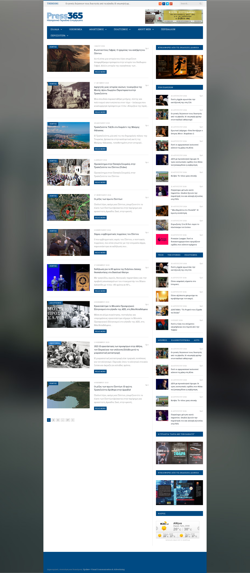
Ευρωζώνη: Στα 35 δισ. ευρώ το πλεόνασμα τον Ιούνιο (185, 226)
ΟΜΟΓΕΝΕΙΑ (54, 343)
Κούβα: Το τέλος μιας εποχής (184, 175)
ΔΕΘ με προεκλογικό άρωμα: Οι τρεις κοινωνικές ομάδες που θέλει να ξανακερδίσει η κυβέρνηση (187, 162)
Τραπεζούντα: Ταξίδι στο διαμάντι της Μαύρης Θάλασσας (117, 129)
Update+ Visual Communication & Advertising (104, 569)
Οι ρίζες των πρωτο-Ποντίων (108, 199)
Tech (160, 255)
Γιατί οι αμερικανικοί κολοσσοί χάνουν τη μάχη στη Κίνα (184, 146)
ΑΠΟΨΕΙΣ (162, 340)
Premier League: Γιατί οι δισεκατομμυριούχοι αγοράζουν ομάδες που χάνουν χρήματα (185, 241)
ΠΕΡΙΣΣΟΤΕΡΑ (58, 35)
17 (68, 420)
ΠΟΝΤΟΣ (53, 47)
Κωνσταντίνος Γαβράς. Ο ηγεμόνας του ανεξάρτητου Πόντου (119, 52)
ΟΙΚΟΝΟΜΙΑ (75, 29)
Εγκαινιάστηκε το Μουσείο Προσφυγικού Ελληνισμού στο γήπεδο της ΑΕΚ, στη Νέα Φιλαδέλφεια (121, 308)
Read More (100, 72)
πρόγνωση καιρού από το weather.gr (178, 540)
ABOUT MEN (144, 29)
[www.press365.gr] (65, 16)
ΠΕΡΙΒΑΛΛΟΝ (168, 29)
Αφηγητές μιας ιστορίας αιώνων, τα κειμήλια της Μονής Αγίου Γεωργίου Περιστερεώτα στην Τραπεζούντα (118, 90)
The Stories (174, 255)
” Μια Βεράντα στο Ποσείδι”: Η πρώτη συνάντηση (184, 211)
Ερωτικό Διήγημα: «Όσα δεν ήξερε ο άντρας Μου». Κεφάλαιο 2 (187, 132)
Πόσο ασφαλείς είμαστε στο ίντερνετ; (183, 283)
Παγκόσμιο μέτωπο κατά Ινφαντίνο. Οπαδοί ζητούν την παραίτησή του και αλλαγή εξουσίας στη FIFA (187, 194)
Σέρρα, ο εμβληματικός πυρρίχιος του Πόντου (116, 234)
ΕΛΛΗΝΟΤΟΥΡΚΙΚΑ (180, 340)
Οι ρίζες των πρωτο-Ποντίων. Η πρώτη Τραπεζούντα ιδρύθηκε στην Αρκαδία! (113, 388)
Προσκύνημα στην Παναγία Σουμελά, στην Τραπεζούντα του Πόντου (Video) (114, 166)
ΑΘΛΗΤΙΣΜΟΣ (96, 29)
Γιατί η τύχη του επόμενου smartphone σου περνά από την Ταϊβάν (185, 326)
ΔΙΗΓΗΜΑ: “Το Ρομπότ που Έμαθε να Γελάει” (186, 311)
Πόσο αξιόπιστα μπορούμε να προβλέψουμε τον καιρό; (184, 297)
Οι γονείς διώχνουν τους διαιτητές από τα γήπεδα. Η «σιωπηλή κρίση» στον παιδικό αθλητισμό (99, 3)
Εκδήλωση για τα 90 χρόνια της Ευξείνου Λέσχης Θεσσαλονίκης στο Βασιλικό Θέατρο (117, 271)
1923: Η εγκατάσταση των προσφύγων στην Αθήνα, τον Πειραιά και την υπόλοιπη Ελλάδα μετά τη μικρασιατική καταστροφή (118, 349)
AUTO (196, 340)
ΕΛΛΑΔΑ (55, 29)
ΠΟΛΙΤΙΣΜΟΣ (121, 29)
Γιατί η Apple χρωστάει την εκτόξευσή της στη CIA (183, 101)
